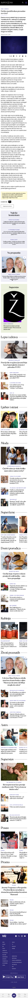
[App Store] (19, 977)
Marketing (14, 956)
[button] (12, 280)
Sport (3, 944)
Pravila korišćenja (16, 960)
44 (9, 201)
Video (13, 942)
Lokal (3, 965)
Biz (3, 946)
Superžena (5, 956)
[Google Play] (8, 977)
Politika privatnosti (17, 962)
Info (3, 942)
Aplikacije (14, 964)
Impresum (14, 958)
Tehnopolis (5, 961)
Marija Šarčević (8, 324)
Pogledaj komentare (7, 206)
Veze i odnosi (5, 9)
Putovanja (5, 952)
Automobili (5, 963)
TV (12, 944)
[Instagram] (22, 936)
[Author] (14, 306)
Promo (14, 885)
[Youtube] (25, 936)
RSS (13, 966)
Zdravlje (4, 950)
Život (3, 948)
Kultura (4, 954)
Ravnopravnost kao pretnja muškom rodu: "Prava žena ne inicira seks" (12, 327)
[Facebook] (16, 936)
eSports (4, 959)
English (14, 946)
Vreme (13, 948)
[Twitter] (19, 936)
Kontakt (14, 968)
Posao (3, 850)
